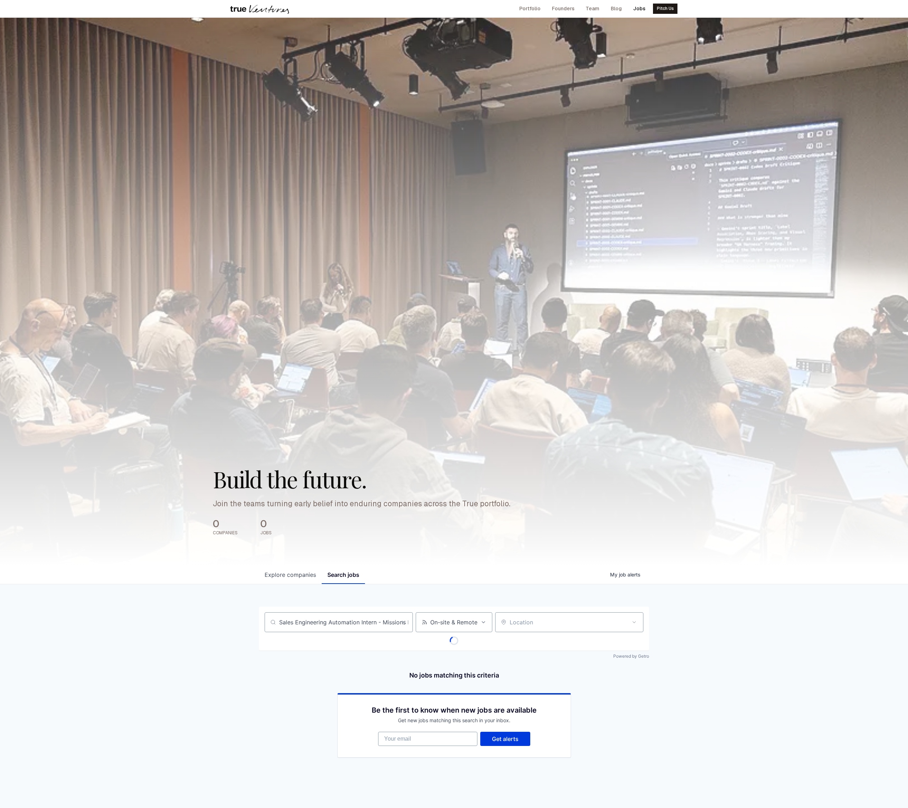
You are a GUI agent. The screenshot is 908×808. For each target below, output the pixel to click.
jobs (343, 574)
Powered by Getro (631, 656)
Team (592, 8)
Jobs (639, 8)
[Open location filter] (634, 622)
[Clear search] (403, 622)
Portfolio (530, 8)
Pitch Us (665, 8)
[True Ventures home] (259, 9)
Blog (616, 8)
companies (290, 574)
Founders (563, 8)
